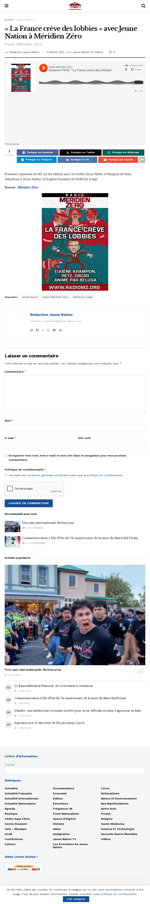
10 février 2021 (55, 52)
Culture (10, 844)
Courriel (10, 764)
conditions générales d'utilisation (48, 475)
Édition (58, 798)
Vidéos (99, 52)
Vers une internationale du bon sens (48, 523)
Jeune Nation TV (26, 19)
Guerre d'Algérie (64, 818)
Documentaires (63, 788)
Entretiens (60, 803)
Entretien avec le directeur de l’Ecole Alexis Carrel (49, 723)
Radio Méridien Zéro (56, 297)
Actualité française (18, 793)
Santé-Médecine (112, 823)
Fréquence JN (62, 808)
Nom (9, 420)
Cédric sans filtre (17, 818)
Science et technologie (117, 828)
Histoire (58, 823)
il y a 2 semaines (35, 543)
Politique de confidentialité (25, 469)
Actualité (11, 788)
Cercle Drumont (16, 823)
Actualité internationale (21, 798)
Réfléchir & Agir (83, 297)
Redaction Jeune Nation (24, 52)
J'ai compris (76, 899)
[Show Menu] (6, 6)
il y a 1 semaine (33, 528)
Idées (57, 828)
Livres (105, 788)
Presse (106, 813)
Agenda (10, 808)
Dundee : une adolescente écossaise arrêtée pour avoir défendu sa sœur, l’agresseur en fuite (77, 710)
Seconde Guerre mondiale (119, 834)
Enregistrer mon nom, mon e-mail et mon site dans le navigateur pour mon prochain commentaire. (67, 457)
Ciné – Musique (15, 828)
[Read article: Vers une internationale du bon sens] (12, 526)
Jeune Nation (30, 297)
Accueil (9, 19)
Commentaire (15, 371)
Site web (84, 438)
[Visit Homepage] (75, 6)
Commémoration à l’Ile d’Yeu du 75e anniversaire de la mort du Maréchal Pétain (80, 538)
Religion (106, 818)
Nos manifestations (115, 803)
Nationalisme (110, 793)
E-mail (10, 438)
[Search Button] (143, 6)
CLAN (8, 834)
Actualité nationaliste (20, 803)
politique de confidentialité (104, 475)
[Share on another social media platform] (142, 160)
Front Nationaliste (66, 813)
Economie (60, 793)
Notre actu (108, 808)
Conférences (14, 839)
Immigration (61, 834)
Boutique (11, 813)
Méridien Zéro (28, 187)
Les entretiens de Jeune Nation (70, 846)
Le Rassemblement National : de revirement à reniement (53, 686)
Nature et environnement (119, 798)
